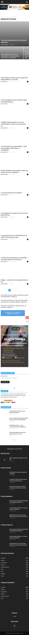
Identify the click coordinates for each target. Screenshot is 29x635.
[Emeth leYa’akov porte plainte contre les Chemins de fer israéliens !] (14, 162)
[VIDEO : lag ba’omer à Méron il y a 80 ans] (4, 459)
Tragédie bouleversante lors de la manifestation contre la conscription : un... (13, 124)
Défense (3, 565)
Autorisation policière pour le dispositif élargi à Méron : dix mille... (14, 78)
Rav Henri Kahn (4, 44)
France (2, 576)
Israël (2, 569)
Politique (3, 573)
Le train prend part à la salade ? (11, 193)
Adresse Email (4, 376)
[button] (27, 2)
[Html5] (14, 625)
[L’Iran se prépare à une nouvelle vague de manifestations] (14, 91)
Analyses (3, 560)
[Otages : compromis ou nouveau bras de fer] (14, 271)
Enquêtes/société (5, 567)
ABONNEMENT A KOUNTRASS (14, 449)
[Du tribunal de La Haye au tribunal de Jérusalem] (4, 474)
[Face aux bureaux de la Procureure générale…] (14, 33)
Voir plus (14, 439)
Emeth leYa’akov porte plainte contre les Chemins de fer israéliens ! (14, 171)
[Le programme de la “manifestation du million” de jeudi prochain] (14, 227)
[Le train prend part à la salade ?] (14, 184)
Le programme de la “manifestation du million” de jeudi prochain (14, 236)
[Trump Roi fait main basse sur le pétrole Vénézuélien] (4, 413)
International (4, 562)
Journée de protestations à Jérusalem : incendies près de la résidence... (14, 258)
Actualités (3, 558)
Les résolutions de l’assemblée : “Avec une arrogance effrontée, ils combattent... (14, 148)
